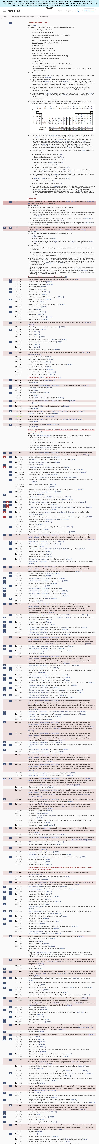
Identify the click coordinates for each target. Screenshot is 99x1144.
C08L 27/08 (18, 581)
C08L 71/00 (18, 1001)
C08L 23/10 (18, 492)
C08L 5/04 (18, 359)
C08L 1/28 (18, 314)
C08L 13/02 (18, 408)
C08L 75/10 (18, 1047)
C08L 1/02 (18, 282)
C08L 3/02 (18, 327)
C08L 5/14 (18, 372)
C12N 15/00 (60, 220)
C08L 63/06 (18, 943)
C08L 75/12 (18, 1049)
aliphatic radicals (33, 537)
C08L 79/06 (42, 1062)
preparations (89, 223)
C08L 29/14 (66, 615)
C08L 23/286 (19, 522)
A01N (67, 178)
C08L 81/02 (78, 1003)
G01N (68, 167)
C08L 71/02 (18, 1007)
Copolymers (32, 388)
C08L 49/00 (47, 436)
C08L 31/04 (18, 648)
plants (43, 178)
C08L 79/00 (18, 1086)
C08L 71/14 (18, 1022)
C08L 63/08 (18, 946)
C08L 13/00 (18, 406)
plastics (46, 81)
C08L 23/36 (18, 532)
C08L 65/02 (18, 966)
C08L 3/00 (18, 322)
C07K (67, 210)
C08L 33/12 (18, 680)
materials (45, 170)
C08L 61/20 (18, 911)
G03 (64, 170)
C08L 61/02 (18, 886)
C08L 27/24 (18, 601)
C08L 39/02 (18, 742)
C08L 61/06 (18, 891)
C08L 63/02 (18, 938)
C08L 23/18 (18, 502)
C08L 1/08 (18, 289)
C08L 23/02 (18, 457)
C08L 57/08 (18, 859)
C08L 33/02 (18, 665)
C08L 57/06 (18, 857)
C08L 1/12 (18, 294)
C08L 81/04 (18, 1114)
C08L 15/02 (18, 413)
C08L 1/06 (18, 287)
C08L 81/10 (18, 1122)
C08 (16, 201)
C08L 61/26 (18, 921)
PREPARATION (71, 201)
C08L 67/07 (18, 992)
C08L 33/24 (18, 695)
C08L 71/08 (18, 1012)
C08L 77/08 (18, 1076)
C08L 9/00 (18, 385)
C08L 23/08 (18, 467)
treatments (48, 93)
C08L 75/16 (18, 1056)
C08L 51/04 (18, 813)
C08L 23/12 (18, 494)
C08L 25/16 (18, 559)
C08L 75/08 (18, 1044)
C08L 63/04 (18, 941)
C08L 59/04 (18, 879)
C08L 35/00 (18, 701)
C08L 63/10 (18, 949)
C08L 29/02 (18, 615)
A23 (52, 181)
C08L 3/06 (18, 332)
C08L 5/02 (18, 357)
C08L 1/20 (18, 304)
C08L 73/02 (18, 1031)
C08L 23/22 (18, 507)
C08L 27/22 (18, 598)
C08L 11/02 (18, 403)
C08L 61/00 (18, 882)
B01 (62, 162)
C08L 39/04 (18, 745)
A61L (61, 157)
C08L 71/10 (18, 1017)
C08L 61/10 (18, 896)
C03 (68, 147)
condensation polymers (47, 882)
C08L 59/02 (18, 877)
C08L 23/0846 (19, 472)
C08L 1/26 (18, 312)
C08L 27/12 (18, 586)
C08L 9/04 (18, 390)
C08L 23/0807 (19, 469)
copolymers (55, 385)
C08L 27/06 (60, 263)
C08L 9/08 (18, 395)
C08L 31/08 (18, 653)
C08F (36, 230)
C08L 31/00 (18, 637)
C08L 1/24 (18, 309)
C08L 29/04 (18, 617)
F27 (81, 147)
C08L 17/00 (18, 416)
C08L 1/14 (18, 297)
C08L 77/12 (42, 974)
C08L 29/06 (18, 622)
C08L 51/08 (18, 820)
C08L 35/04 (18, 714)
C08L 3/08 (18, 334)
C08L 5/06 (18, 362)
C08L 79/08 (61, 974)
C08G (40, 230)
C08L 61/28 (18, 923)
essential (67, 141)
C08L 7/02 (18, 382)
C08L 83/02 (18, 1131)
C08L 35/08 (64, 627)
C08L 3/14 (18, 342)
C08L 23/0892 (19, 489)
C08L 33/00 (18, 656)
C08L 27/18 (18, 593)
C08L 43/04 (18, 775)
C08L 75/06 (18, 1042)
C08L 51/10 (18, 825)
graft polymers (44, 804)
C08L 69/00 (18, 998)
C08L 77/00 (38, 884)
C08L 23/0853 (19, 475)
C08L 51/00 (18, 804)
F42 (62, 183)
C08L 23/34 (18, 529)
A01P (48, 224)
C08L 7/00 (18, 380)
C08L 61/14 (18, 902)
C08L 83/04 (18, 1134)
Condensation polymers (36, 886)
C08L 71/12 (18, 1019)
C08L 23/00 (39, 436)
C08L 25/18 (18, 561)
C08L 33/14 (18, 682)
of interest (77, 269)
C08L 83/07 (18, 1141)
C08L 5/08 (18, 364)
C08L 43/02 (18, 773)
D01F (61, 230)
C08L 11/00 (18, 401)
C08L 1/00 (18, 279)
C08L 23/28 (18, 517)
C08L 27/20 (18, 596)
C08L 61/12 (18, 899)
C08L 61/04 (18, 889)
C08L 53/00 (18, 828)
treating (69, 230)
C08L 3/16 (18, 344)
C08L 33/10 (18, 677)
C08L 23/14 (18, 497)
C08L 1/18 (18, 302)
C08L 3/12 (18, 339)
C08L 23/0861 (19, 477)
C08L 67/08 (18, 995)
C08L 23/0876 (19, 484)
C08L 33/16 (18, 685)
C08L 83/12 (66, 1139)
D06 (82, 230)
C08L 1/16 (18, 299)
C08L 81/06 (31, 1005)
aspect (38, 137)
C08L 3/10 (18, 337)
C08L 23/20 (18, 504)
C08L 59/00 (18, 872)
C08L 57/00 (18, 847)
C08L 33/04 (18, 668)
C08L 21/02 (18, 427)
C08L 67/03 (18, 983)
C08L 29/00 (18, 604)
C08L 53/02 (18, 834)
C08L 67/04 (18, 987)
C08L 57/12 (18, 864)
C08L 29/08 (48, 549)
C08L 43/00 (18, 764)
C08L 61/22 (18, 916)
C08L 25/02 (18, 541)
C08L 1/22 (18, 307)
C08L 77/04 (18, 1071)
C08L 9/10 (18, 398)
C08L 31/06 (18, 651)
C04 (79, 191)
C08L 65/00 (39, 953)
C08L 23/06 (49, 263)
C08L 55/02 (64, 549)
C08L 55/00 (18, 837)
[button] (10, 23)
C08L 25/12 (18, 554)
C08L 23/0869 (19, 480)
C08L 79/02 (18, 1092)
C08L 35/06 (56, 549)
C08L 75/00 (18, 1034)
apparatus (52, 162)
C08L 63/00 (18, 936)
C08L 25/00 (18, 535)
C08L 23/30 (18, 524)
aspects (44, 144)
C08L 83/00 (18, 1125)
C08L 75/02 (18, 1037)
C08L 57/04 (18, 854)
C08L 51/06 (18, 816)
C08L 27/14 (18, 588)
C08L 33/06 (18, 670)
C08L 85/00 (47, 953)
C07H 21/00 (39, 216)
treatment (90, 93)
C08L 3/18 (18, 347)
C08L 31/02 (18, 646)
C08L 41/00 (18, 755)
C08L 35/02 (18, 711)
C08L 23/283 (19, 519)
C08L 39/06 (18, 749)
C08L (16, 227)
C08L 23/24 (18, 509)
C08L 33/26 (18, 698)
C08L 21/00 (18, 424)
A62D (63, 159)
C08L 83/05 (18, 1136)
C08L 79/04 (18, 1095)
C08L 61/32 (18, 929)
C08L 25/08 (18, 549)
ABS (63, 806)
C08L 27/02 (18, 573)
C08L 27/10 (18, 583)
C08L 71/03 (18, 1010)
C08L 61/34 (18, 931)
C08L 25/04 (18, 544)
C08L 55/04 (18, 844)
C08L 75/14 (18, 1054)
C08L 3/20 (18, 349)
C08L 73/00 (18, 1025)
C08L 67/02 (18, 978)
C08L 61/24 (18, 918)
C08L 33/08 (18, 675)
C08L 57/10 (18, 862)
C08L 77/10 (81, 1066)
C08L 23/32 (70, 517)
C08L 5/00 (18, 352)
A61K (60, 154)
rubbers (53, 239)
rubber (34, 236)
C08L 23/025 (19, 459)
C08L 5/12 (18, 369)
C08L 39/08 (18, 752)
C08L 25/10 (18, 551)
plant (56, 223)
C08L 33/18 (18, 688)
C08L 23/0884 (19, 487)
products (65, 81)
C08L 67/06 (75, 978)
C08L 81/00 (18, 1105)
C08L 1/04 (18, 284)
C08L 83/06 (18, 1139)
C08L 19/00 (18, 419)
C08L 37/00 (18, 722)
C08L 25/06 (18, 546)
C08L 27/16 (18, 591)
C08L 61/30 (18, 926)
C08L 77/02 (18, 1066)
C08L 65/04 (18, 968)
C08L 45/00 (18, 778)
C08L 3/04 (18, 329)
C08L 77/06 (18, 1073)
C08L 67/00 (18, 971)
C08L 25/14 (18, 556)
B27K (56, 165)
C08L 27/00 (18, 567)
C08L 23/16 (48, 467)
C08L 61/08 (18, 894)
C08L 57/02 (18, 852)
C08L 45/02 (18, 787)
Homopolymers (34, 462)
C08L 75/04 (18, 1039)
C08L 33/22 (18, 692)
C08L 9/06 (18, 393)
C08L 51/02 (18, 811)
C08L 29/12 (18, 630)
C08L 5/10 (18, 367)
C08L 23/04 (18, 462)
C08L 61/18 (18, 907)
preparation (48, 77)
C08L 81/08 (18, 1119)
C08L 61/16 (18, 904)
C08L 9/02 (18, 388)
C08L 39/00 (18, 733)
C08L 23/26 (18, 512)
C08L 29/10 (18, 627)
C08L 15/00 (18, 411)
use (46, 260)
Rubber (31, 413)
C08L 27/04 (18, 576)
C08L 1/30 (18, 317)
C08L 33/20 (18, 690)
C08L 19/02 (18, 421)
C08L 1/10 (18, 292)
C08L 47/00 (18, 790)
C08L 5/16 (18, 374)
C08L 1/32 (18, 319)
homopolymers (44, 385)
